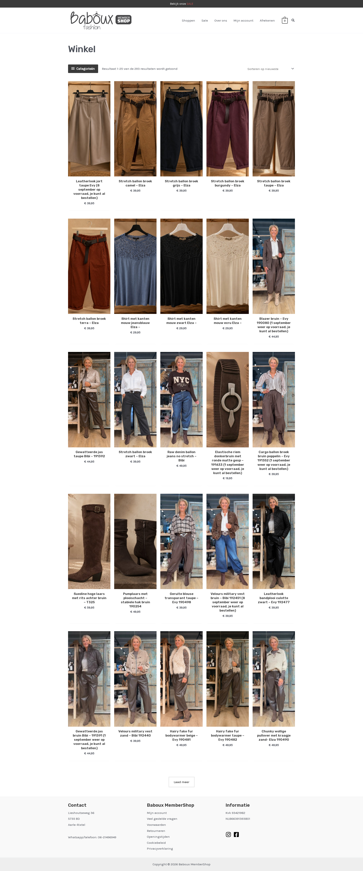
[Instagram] (228, 834)
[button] (293, 20)
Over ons (220, 20)
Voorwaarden (156, 825)
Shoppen (188, 20)
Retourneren (156, 831)
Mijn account (243, 20)
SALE (190, 3)
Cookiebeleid (156, 843)
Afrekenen (267, 20)
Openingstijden (158, 836)
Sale (205, 20)
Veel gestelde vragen (162, 819)
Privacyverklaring (160, 848)
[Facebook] (236, 834)
